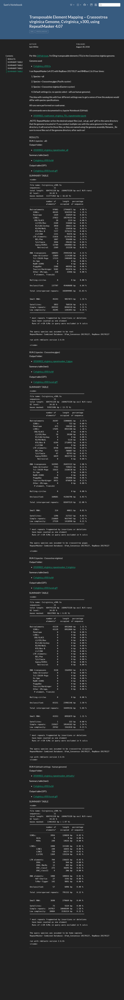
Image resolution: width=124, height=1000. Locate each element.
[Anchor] (40, 137)
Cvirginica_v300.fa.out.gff (45, 170)
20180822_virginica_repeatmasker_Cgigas (53, 361)
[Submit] (101, 4)
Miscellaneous (41, 31)
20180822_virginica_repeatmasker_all (50, 150)
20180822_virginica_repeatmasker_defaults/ (53, 776)
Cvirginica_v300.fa (42, 66)
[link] (72, 4)
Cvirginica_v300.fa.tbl (43, 160)
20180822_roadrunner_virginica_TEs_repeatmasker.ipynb (59, 115)
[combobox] (109, 5)
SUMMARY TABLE (15, 62)
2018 (31, 31)
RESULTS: (12, 59)
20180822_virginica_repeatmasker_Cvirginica (54, 567)
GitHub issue (42, 55)
